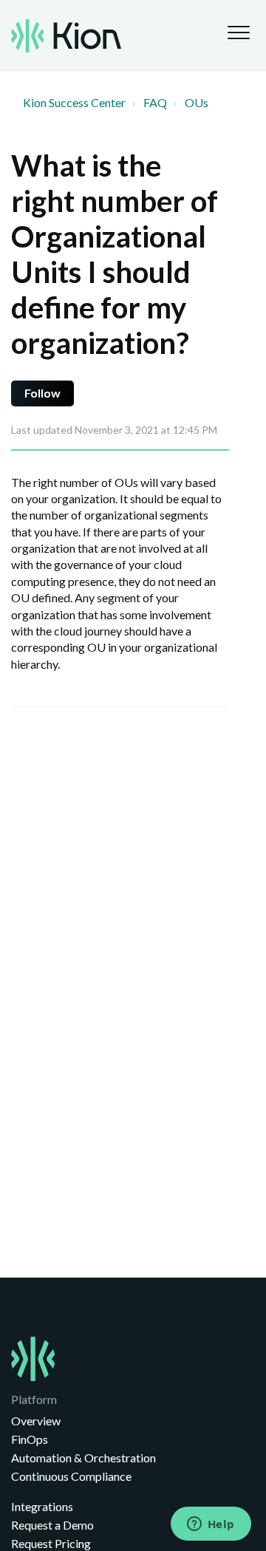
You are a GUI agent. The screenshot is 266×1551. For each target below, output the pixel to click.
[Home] (66, 35)
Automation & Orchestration (83, 1458)
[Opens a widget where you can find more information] (210, 1525)
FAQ (155, 102)
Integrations (42, 1506)
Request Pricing (51, 1543)
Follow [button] (42, 393)
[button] (238, 32)
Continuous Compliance (71, 1476)
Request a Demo (52, 1525)
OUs (196, 102)
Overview (36, 1421)
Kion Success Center (74, 102)
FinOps (29, 1439)
